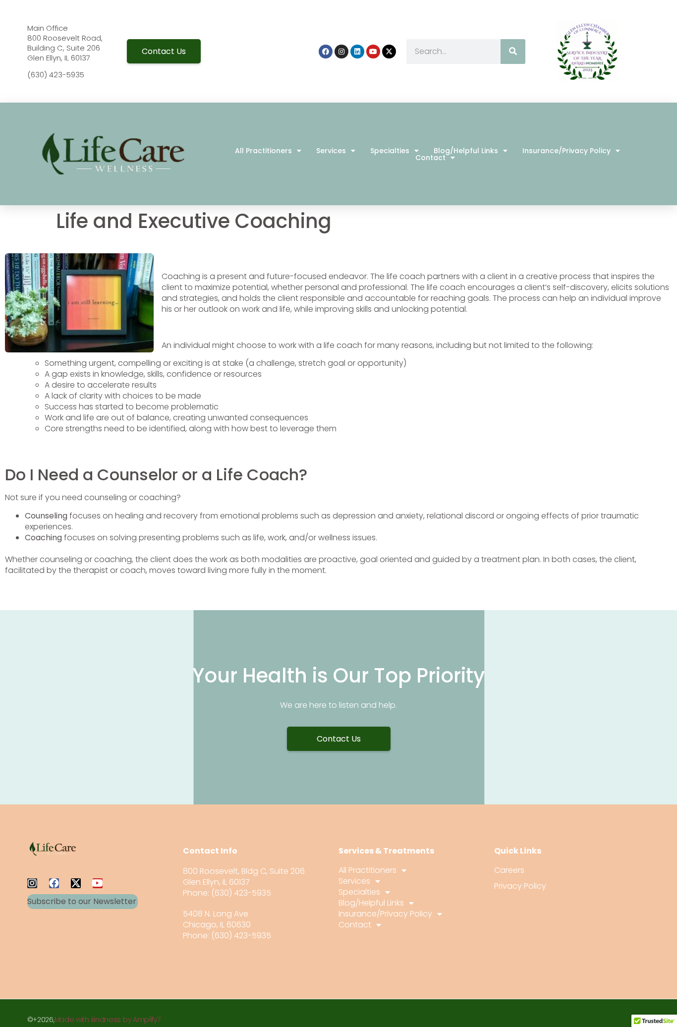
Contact (430, 157)
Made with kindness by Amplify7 (108, 1020)
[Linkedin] (357, 51)
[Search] (513, 51)
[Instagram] (341, 51)
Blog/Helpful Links (466, 150)
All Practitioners (263, 150)
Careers (509, 870)
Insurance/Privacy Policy (566, 150)
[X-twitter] (389, 51)
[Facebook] (326, 51)
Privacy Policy (520, 886)
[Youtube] (373, 51)
